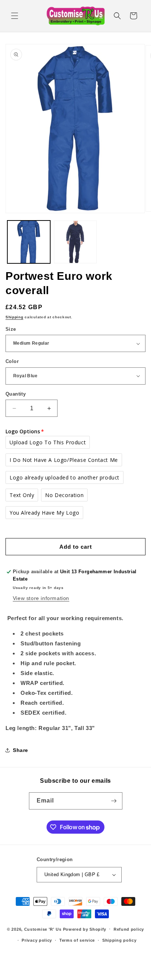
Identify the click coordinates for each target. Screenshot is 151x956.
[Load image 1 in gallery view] (28, 242)
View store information (41, 598)
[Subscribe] (114, 800)
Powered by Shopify (85, 929)
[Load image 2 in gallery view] (75, 242)
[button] (15, 16)
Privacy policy (37, 940)
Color (12, 361)
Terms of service (77, 940)
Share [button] (20, 750)
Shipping (14, 317)
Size (10, 329)
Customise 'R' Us (43, 929)
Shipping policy (119, 940)
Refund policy (129, 929)
